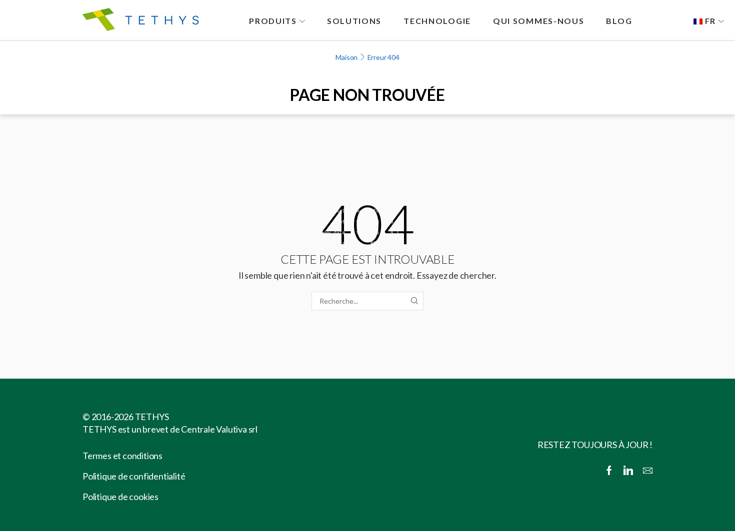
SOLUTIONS (354, 20)
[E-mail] (647, 471)
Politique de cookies (120, 496)
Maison (347, 57)
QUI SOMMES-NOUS (538, 20)
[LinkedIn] (628, 471)
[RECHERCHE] (414, 301)
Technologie (437, 20)
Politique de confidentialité (133, 476)
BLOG (619, 20)
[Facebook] (609, 471)
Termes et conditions (122, 455)
